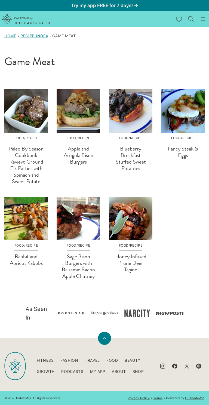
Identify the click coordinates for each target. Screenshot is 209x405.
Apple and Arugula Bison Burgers (78, 155)
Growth (46, 371)
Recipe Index (34, 35)
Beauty (132, 360)
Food (112, 360)
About (119, 371)
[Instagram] (163, 366)
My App (97, 371)
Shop (138, 371)
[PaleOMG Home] (26, 19)
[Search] (191, 19)
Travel (92, 360)
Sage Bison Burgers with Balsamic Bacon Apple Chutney (78, 266)
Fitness (45, 360)
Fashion (69, 360)
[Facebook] (175, 366)
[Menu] (203, 19)
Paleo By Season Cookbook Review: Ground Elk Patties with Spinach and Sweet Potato (26, 165)
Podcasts (72, 371)
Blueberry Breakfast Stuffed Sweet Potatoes (131, 158)
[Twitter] (187, 366)
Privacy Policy (139, 398)
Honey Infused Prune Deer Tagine (130, 263)
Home (10, 35)
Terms (157, 398)
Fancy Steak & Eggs (183, 152)
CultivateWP (194, 398)
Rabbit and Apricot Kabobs (26, 260)
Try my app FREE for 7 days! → (104, 5)
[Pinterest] (199, 366)
